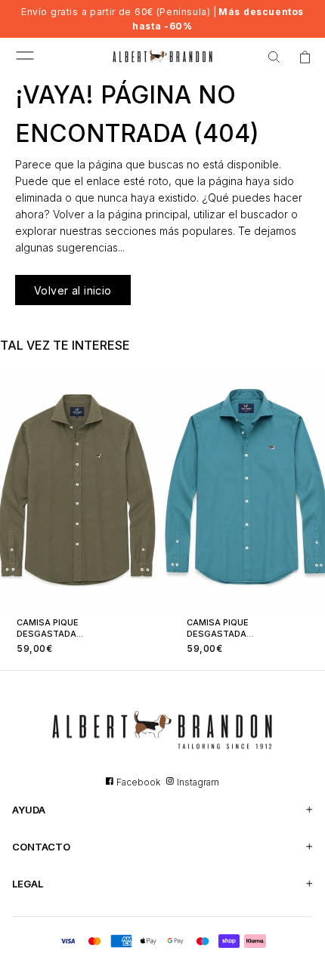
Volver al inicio (73, 290)
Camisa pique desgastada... (50, 628)
